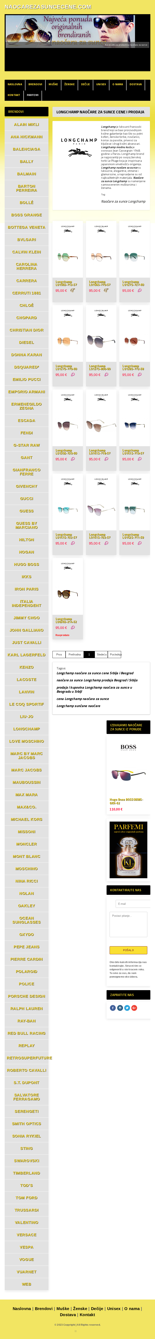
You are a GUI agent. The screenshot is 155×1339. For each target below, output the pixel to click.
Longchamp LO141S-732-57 (66, 536)
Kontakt (14, 95)
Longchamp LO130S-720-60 (66, 452)
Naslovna (15, 84)
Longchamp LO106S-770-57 (99, 283)
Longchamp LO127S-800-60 (99, 367)
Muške (53, 84)
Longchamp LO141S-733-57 (99, 536)
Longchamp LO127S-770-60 (66, 367)
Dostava (136, 84)
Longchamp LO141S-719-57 (133, 452)
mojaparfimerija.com (91, 1331)
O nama (117, 84)
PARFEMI (33, 95)
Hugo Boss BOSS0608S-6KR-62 (126, 801)
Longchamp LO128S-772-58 (133, 367)
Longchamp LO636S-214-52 (66, 620)
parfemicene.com (61, 1331)
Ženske (69, 84)
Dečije (85, 84)
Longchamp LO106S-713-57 (66, 283)
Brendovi (35, 84)
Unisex (101, 84)
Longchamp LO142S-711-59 (133, 536)
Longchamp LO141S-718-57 (99, 452)
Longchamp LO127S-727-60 (133, 283)
